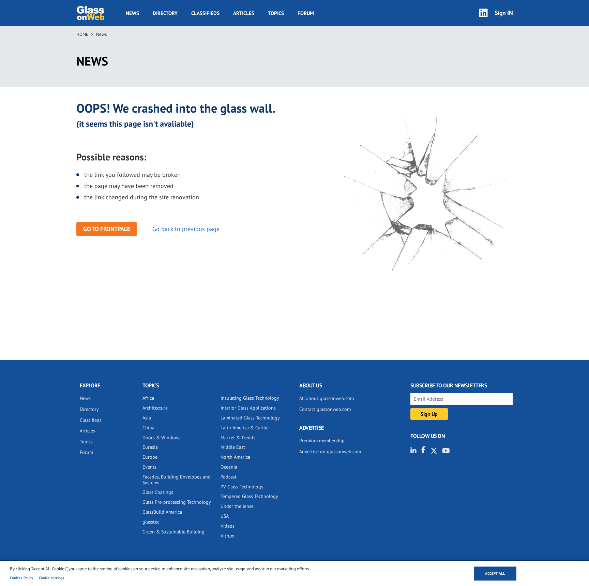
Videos (228, 526)
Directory (165, 13)
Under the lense (237, 506)
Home (82, 34)
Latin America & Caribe (245, 428)
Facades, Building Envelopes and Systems (176, 480)
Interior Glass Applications (248, 408)
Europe (149, 457)
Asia (146, 418)
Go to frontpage (106, 229)
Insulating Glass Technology (250, 398)
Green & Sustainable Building (173, 532)
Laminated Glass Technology (250, 418)
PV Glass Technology (242, 487)
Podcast (229, 477)
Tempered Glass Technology (249, 496)
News (132, 13)
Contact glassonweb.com (325, 409)
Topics (276, 13)
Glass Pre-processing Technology (176, 502)
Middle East (233, 447)
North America (235, 457)
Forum (306, 13)
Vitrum (228, 536)
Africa (148, 398)
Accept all (495, 573)
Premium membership (322, 441)
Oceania (229, 467)
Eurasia (150, 447)
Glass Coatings (157, 492)
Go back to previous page (186, 229)
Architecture (155, 408)
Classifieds (205, 13)
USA (225, 516)
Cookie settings (51, 577)
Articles (243, 13)
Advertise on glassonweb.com (330, 451)
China (148, 428)
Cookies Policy (21, 577)
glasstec (150, 522)
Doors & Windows (161, 437)
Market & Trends (238, 437)
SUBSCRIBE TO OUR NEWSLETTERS (448, 385)
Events (149, 467)
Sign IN (504, 13)
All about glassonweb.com (326, 398)
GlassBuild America (162, 512)
